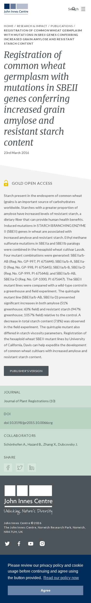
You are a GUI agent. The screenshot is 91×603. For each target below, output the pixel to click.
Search (73, 9)
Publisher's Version (26, 371)
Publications (62, 26)
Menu (83, 9)
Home (9, 26)
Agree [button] (45, 590)
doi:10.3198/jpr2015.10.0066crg (28, 423)
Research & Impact (32, 26)
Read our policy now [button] (61, 578)
